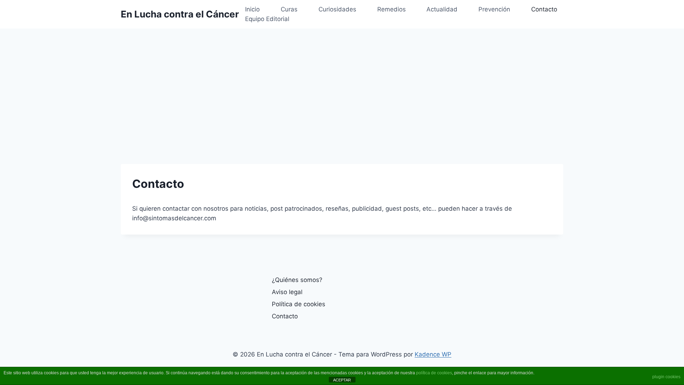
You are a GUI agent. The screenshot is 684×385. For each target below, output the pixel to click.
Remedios (391, 9)
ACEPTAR (342, 380)
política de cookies (434, 372)
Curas (289, 9)
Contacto (544, 9)
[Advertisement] (342, 82)
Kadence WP (433, 354)
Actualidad (441, 9)
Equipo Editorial (267, 18)
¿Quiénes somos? (297, 279)
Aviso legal (287, 292)
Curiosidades (337, 9)
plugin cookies (666, 376)
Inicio (252, 9)
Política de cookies (298, 304)
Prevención (494, 9)
